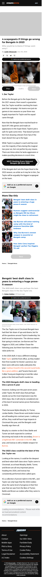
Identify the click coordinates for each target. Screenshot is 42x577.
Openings (23, 535)
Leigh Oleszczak (10, 52)
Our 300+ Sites (26, 539)
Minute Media (12, 563)
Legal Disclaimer (8, 554)
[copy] (14, 55)
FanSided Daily (26, 543)
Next (34, 89)
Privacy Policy (25, 546)
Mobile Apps (7, 543)
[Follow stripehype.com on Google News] (36, 186)
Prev (8, 89)
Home (4, 263)
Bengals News (12, 263)
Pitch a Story (7, 546)
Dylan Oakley (9, 294)
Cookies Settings (26, 558)
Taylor (9, 359)
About (4, 535)
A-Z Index (5, 558)
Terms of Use (7, 550)
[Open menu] (3, 3)
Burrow (5, 446)
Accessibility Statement (29, 554)
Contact (5, 539)
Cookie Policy (25, 550)
